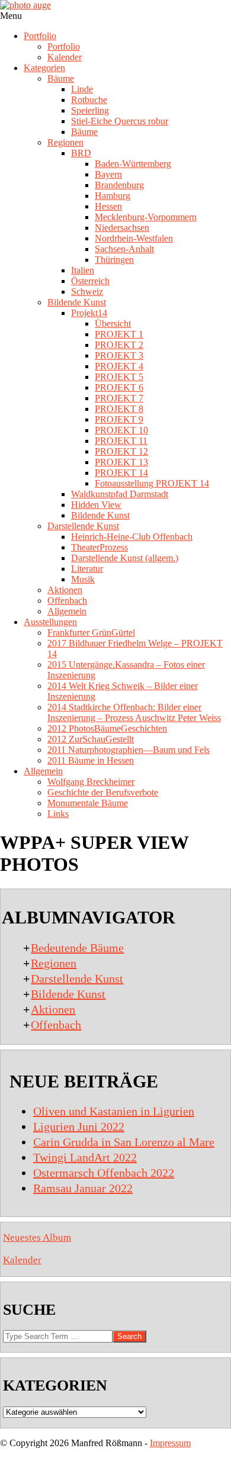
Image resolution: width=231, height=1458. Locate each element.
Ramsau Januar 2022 (83, 1188)
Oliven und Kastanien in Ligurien (113, 1111)
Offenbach (56, 1024)
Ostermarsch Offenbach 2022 (103, 1172)
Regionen (53, 963)
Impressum (170, 1443)
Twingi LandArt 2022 (85, 1157)
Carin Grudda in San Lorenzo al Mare (123, 1141)
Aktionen (53, 1009)
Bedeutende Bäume (77, 947)
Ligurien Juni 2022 (78, 1126)
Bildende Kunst (68, 993)
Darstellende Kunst (77, 978)
